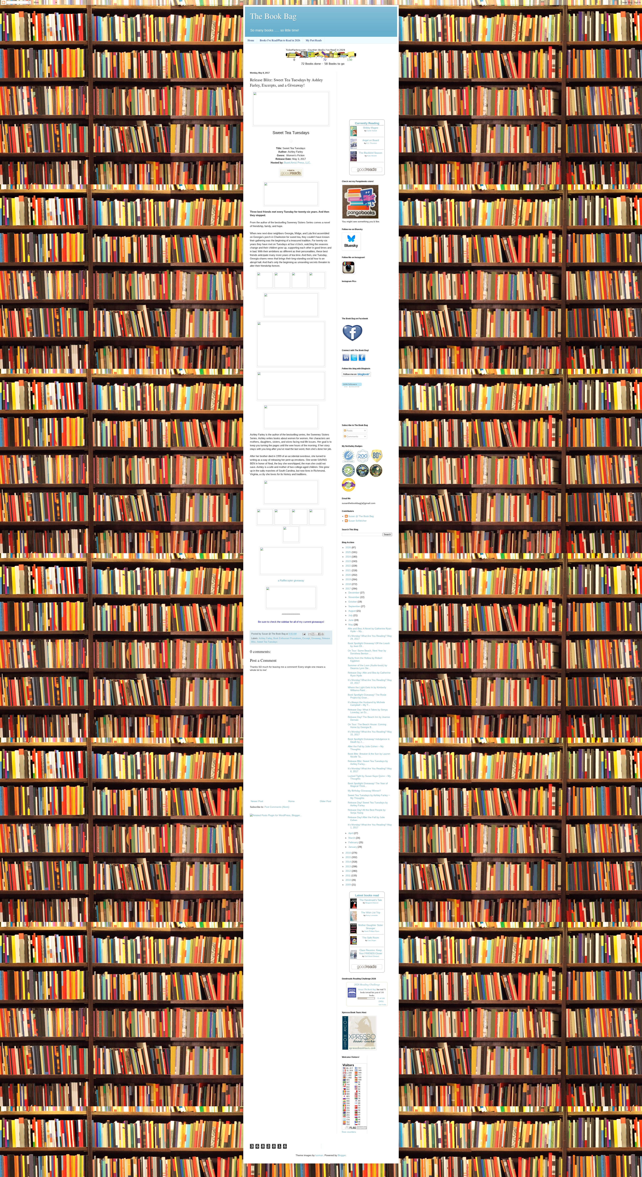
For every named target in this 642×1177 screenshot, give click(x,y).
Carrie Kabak (372, 131)
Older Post (325, 801)
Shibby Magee (370, 127)
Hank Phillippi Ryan (371, 931)
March (352, 837)
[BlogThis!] (313, 634)
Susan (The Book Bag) (367, 989)
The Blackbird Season (370, 152)
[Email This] (309, 634)
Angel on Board (370, 140)
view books (382, 1004)
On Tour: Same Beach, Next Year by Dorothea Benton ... (367, 652)
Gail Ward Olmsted (372, 956)
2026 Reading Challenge (367, 984)
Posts (349, 430)
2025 (349, 552)
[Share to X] (316, 634)
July (350, 615)
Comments (352, 436)
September (354, 606)
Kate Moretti (372, 156)
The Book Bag (273, 15)
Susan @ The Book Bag (361, 516)
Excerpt (306, 638)
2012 (349, 871)
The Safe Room (370, 937)
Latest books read (367, 895)
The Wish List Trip (370, 912)
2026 (349, 547)
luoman (319, 1155)
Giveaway (316, 638)
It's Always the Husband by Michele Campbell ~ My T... (366, 703)
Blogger (342, 1155)
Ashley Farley (265, 638)
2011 (348, 875)
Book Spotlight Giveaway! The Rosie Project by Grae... (367, 696)
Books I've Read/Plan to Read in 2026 (280, 40)
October (353, 601)
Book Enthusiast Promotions (287, 638)
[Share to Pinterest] (322, 634)
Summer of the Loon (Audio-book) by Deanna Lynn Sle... (367, 666)
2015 (349, 857)
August (352, 610)
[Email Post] (303, 634)
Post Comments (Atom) (276, 807)
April (351, 833)
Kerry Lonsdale (372, 915)
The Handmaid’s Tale (370, 900)
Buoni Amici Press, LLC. (297, 162)
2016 (349, 852)
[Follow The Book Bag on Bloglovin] (356, 375)
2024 (349, 556)
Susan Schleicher (357, 520)
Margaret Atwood (371, 903)
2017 (349, 588)
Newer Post (257, 801)
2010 (349, 880)
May (351, 624)
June (351, 620)
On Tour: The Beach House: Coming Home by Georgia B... (367, 725)
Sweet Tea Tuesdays (267, 642)
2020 (349, 575)
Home (251, 40)
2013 (349, 866)
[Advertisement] (291, 771)
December (354, 592)
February (353, 842)
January (353, 847)
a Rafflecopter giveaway (291, 580)
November (354, 597)
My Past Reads (314, 40)
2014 (349, 861)
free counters (349, 1132)
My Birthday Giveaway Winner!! (364, 790)
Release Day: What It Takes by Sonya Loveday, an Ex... (368, 711)
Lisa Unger (372, 940)
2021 (349, 570)
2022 (349, 565)
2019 (349, 579)
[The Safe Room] (354, 943)
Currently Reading (367, 123)
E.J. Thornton (371, 143)
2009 (349, 884)
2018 (349, 584)
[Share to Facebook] (319, 634)
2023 (349, 561)
